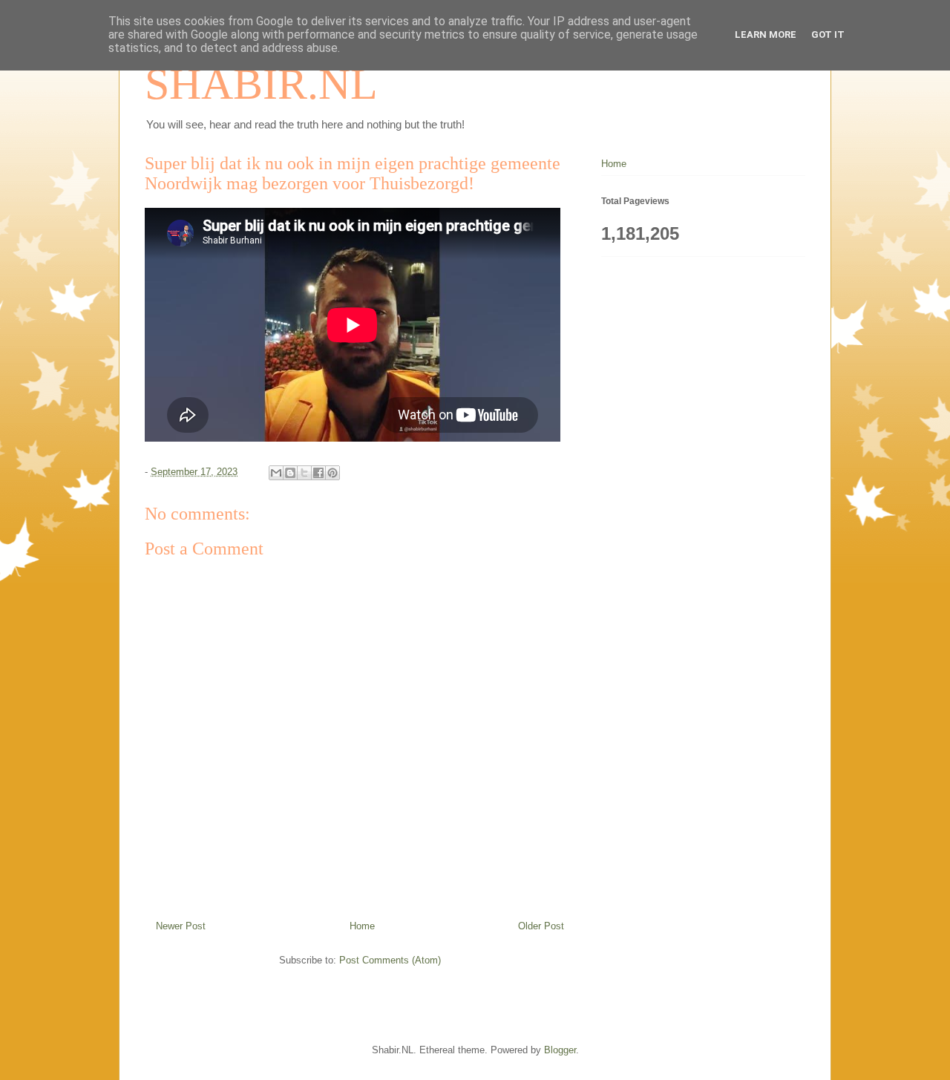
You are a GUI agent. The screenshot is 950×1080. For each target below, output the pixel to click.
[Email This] (276, 472)
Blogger (560, 1050)
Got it (828, 34)
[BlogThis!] (290, 472)
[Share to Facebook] (318, 472)
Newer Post (181, 926)
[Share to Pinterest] (332, 472)
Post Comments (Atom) (390, 960)
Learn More (765, 34)
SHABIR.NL (261, 83)
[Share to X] (304, 472)
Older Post (541, 926)
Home (362, 926)
